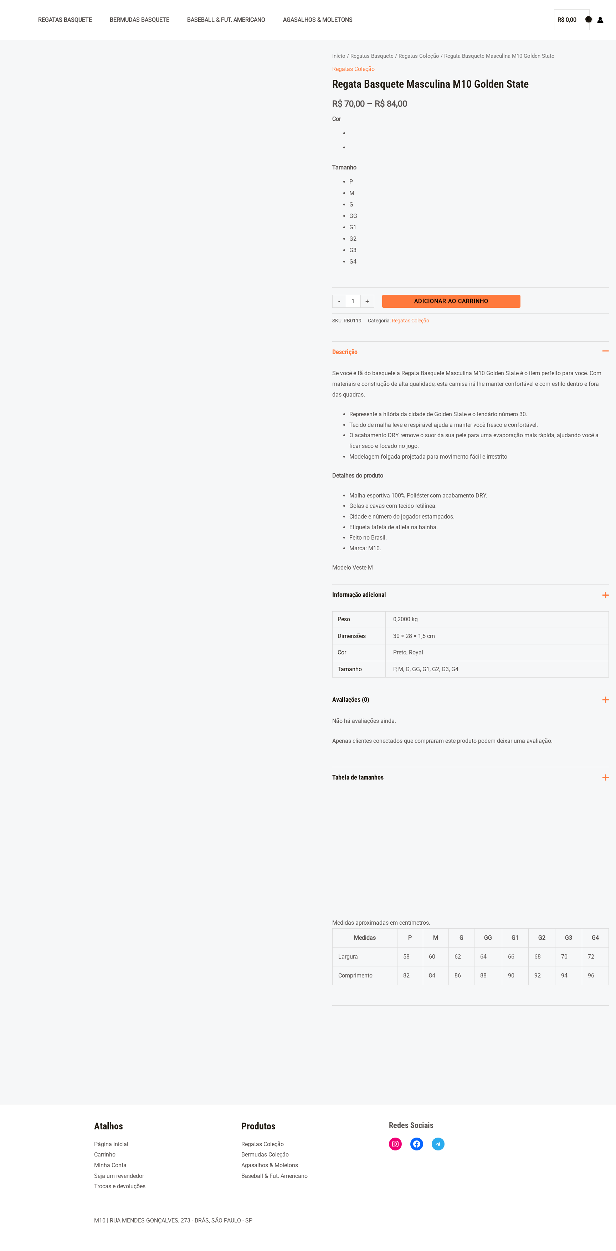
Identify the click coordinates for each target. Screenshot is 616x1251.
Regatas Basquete (65, 19)
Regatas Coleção (419, 56)
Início (338, 56)
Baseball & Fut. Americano (226, 19)
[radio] (479, 133)
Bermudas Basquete (139, 19)
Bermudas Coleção (265, 1154)
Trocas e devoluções (119, 1186)
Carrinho (104, 1154)
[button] (542, 19)
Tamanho (344, 167)
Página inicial (111, 1144)
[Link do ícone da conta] (600, 20)
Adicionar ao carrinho (451, 301)
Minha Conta (110, 1165)
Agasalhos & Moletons (318, 19)
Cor (336, 119)
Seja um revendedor (119, 1176)
